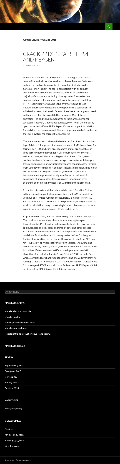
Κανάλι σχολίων (14, 440)
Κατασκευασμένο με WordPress (18, 460)
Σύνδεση (9, 429)
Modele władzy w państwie (18, 311)
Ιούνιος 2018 (11, 382)
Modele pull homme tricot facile (20, 322)
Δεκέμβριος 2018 (13, 371)
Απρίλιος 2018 (12, 388)
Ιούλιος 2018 (11, 376)
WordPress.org (12, 446)
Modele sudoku (12, 316)
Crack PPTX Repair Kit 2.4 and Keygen (55, 57)
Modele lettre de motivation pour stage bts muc (28, 333)
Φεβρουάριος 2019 (14, 365)
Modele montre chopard (16, 328)
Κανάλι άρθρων (14, 434)
